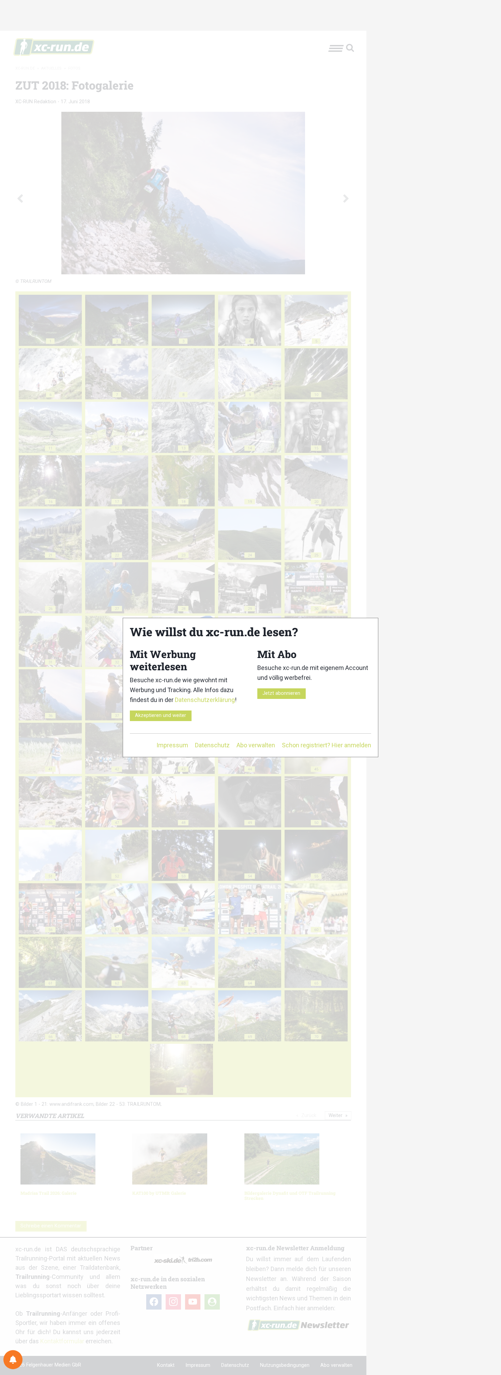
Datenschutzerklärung (205, 699)
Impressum (172, 745)
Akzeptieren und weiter (160, 715)
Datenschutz (212, 745)
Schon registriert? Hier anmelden (326, 745)
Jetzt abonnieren (281, 693)
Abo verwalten (256, 745)
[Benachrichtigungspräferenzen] (12, 1359)
